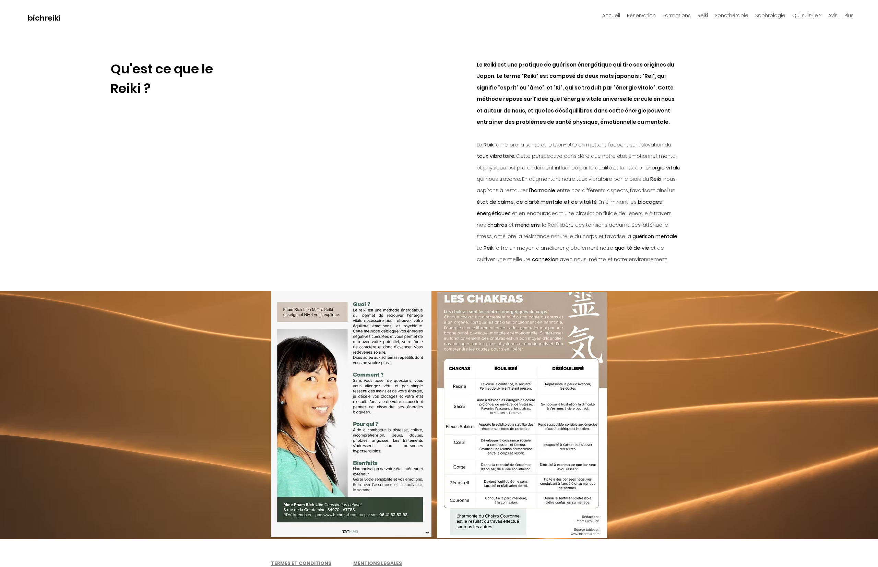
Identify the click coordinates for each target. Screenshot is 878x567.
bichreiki (44, 18)
